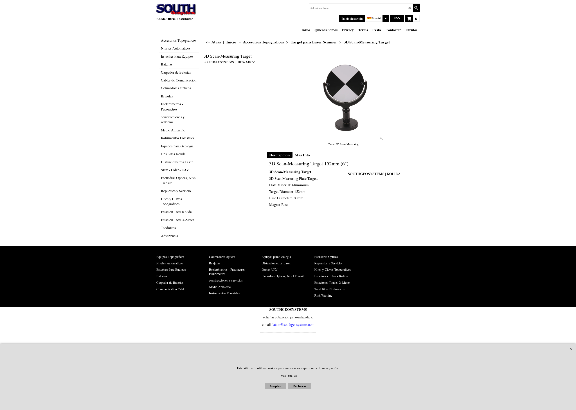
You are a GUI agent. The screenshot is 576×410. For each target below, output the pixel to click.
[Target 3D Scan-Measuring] (343, 97)
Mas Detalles (289, 376)
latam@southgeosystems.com (293, 324)
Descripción (279, 155)
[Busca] (416, 8)
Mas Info (302, 155)
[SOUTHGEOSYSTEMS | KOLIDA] (176, 10)
